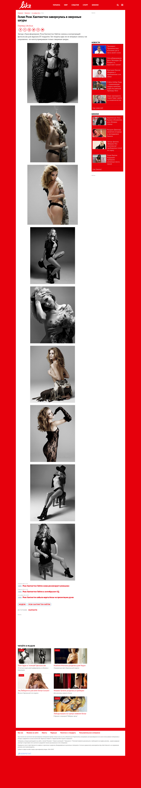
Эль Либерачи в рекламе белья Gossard (33, 690)
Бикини (95, 5)
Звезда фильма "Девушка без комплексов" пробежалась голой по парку (114, 146)
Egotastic (32, 610)
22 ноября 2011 (36, 13)
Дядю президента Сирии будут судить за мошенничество (114, 98)
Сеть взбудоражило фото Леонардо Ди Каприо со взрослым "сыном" (114, 61)
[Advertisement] (52, 629)
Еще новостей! (98, 108)
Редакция (53, 733)
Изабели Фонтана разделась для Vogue (69, 665)
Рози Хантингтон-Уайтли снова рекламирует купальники (44, 586)
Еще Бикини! (97, 169)
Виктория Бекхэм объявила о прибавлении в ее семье (114, 73)
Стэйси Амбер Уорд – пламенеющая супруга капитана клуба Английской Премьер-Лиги (114, 86)
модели (22, 604)
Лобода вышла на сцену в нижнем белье (70, 713)
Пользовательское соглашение (89, 733)
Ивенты (44, 733)
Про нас (20, 733)
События (75, 5)
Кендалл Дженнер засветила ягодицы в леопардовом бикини (114, 133)
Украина (56, 5)
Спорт (85, 5)
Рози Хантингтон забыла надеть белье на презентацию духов (46, 597)
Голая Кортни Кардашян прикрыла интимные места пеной (113, 159)
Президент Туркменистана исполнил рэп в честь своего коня (114, 49)
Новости (96, 42)
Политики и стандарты (68, 733)
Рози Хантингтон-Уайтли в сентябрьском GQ (39, 591)
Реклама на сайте (32, 733)
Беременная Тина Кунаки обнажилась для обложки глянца (114, 121)
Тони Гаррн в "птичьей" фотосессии (32, 665)
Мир (66, 5)
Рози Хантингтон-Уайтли (39, 604)
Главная (20, 13)
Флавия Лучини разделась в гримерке (69, 690)
